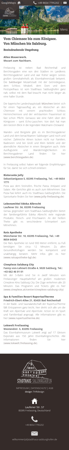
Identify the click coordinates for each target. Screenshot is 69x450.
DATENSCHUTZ (38, 388)
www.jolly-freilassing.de (49, 196)
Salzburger (15, 82)
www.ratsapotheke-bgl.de (19, 257)
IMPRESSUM (22, 388)
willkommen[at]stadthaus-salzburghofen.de (34, 439)
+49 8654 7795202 (34, 424)
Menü (64, 29)
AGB (51, 388)
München (47, 103)
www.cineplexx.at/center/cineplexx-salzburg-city (33, 289)
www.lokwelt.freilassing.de (20, 343)
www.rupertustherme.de (24, 318)
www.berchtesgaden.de (18, 157)
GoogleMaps (9, 2)
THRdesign (38, 391)
